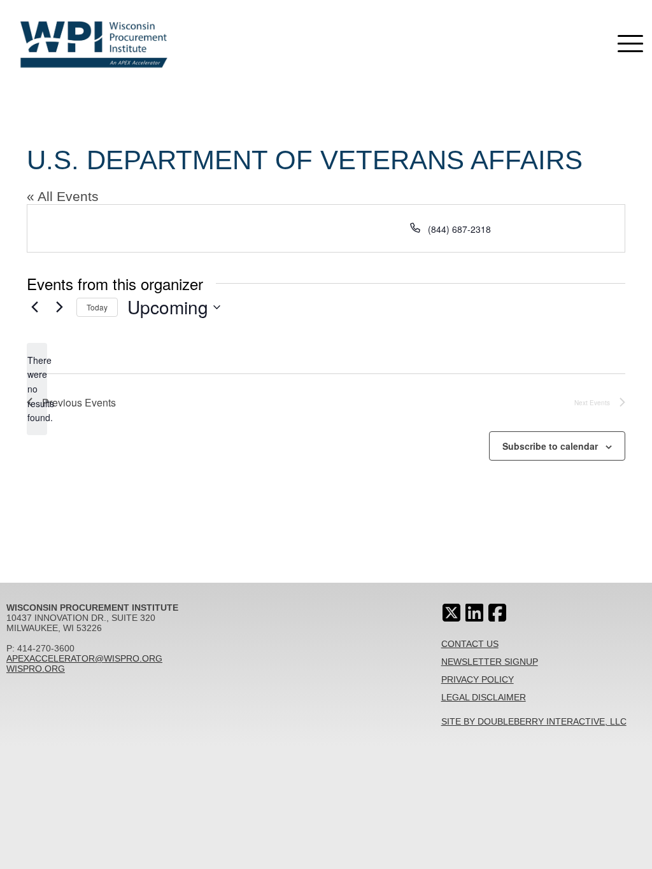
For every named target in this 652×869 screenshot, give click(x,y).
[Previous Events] (34, 307)
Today (97, 307)
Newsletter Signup (489, 662)
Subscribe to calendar (550, 446)
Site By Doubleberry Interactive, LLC (534, 721)
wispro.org (35, 669)
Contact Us (470, 644)
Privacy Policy (477, 679)
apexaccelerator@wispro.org (84, 658)
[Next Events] (59, 307)
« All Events (63, 196)
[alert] (37, 389)
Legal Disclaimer (483, 697)
